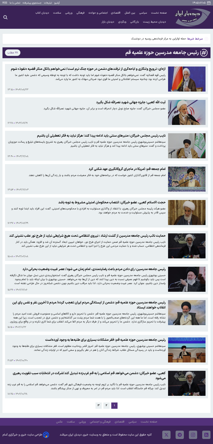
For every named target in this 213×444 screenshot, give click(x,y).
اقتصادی (116, 13)
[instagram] (193, 435)
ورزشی (69, 13)
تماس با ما (15, 3)
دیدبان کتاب (43, 13)
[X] (166, 435)
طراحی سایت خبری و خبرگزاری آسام (22, 435)
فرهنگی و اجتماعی (100, 422)
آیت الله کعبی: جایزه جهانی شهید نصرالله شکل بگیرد (131, 102)
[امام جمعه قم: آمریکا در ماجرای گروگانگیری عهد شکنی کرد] (187, 179)
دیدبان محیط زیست (155, 22)
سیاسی (143, 13)
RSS (4, 3)
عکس (59, 422)
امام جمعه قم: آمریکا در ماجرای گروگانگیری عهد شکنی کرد (127, 169)
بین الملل (130, 13)
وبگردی (122, 22)
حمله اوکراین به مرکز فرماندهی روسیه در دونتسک (158, 39)
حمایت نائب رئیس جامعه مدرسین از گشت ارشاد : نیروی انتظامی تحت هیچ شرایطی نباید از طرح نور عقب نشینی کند (87, 235)
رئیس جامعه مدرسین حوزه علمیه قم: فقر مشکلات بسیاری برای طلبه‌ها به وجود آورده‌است (105, 339)
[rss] (206, 435)
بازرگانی (135, 22)
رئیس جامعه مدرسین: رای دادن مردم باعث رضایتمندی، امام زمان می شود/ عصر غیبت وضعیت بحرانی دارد (94, 269)
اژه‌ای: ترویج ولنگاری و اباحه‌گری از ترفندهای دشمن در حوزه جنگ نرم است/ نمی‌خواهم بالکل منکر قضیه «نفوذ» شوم (88, 69)
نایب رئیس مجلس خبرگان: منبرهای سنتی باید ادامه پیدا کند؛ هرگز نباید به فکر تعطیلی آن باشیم (101, 135)
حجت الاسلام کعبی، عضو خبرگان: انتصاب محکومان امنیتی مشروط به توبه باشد (112, 202)
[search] (5, 17)
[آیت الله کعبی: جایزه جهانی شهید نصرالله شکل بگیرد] (187, 112)
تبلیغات (48, 3)
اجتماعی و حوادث (98, 13)
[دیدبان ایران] (192, 17)
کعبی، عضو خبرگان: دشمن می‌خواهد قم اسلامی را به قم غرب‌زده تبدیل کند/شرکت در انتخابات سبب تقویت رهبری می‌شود (89, 376)
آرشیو (57, 3)
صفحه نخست (159, 13)
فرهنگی (81, 13)
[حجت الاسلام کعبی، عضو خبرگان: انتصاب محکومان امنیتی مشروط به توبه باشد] (187, 212)
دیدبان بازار (108, 22)
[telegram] (180, 435)
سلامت (57, 13)
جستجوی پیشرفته (32, 3)
